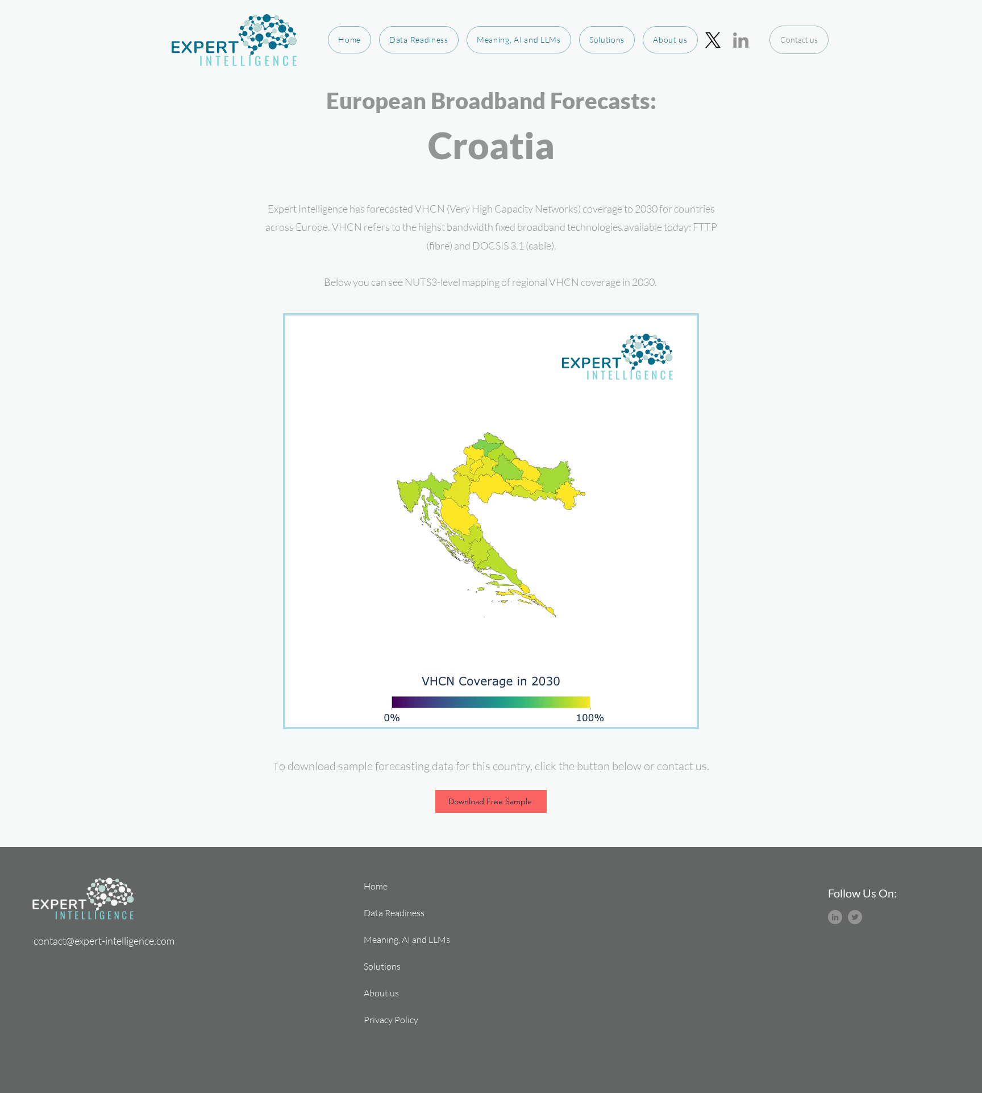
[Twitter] (855, 917)
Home (376, 886)
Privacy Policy (391, 1019)
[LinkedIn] (741, 40)
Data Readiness (394, 913)
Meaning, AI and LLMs (404, 939)
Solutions (382, 966)
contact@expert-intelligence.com (104, 940)
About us (381, 993)
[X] (713, 40)
